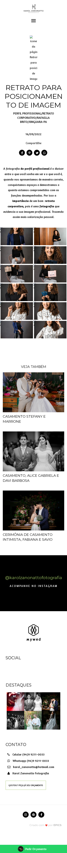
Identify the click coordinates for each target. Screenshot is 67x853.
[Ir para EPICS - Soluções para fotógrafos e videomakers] (45, 825)
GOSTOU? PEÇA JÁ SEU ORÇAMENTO (26, 785)
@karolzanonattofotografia (33, 577)
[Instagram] (26, 815)
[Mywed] (33, 632)
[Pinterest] (33, 815)
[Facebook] (41, 815)
